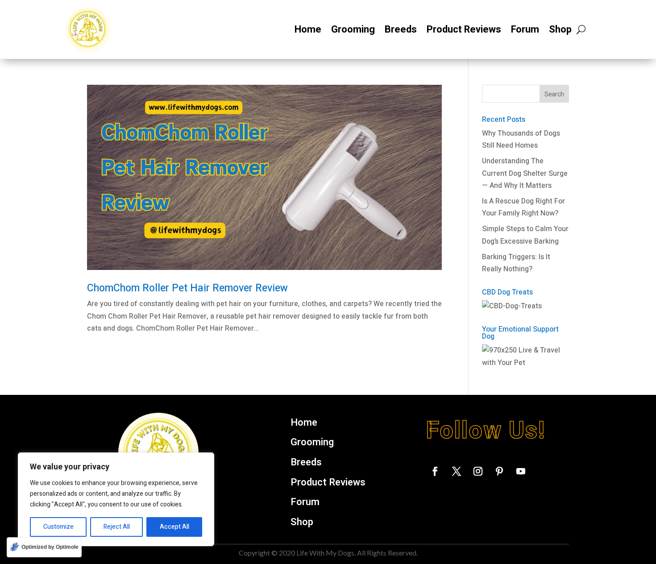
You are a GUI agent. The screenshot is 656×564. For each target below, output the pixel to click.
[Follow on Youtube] (521, 471)
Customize (58, 526)
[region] (116, 499)
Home (308, 29)
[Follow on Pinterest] (499, 471)
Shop (560, 29)
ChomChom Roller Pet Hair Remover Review (187, 288)
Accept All (174, 526)
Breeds (401, 29)
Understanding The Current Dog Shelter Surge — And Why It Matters (525, 173)
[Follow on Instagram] (478, 471)
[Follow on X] (456, 471)
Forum (525, 29)
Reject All (117, 526)
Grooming (353, 29)
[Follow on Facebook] (435, 471)
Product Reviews (464, 29)
